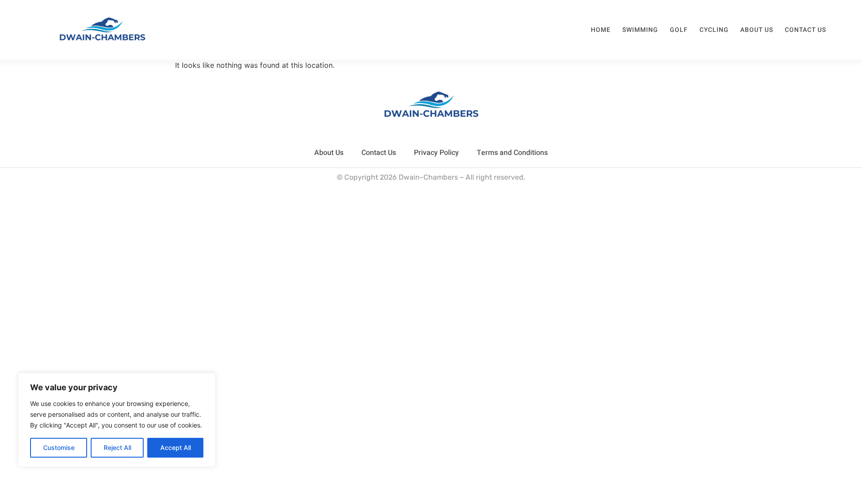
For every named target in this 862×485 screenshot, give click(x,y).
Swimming (640, 30)
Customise (59, 447)
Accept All (175, 447)
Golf (679, 30)
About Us (756, 30)
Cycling (714, 30)
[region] (117, 420)
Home (601, 30)
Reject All (117, 447)
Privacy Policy (436, 152)
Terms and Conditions (512, 152)
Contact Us (805, 30)
